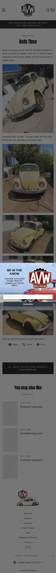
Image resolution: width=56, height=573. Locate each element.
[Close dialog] (54, 265)
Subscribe (28, 304)
